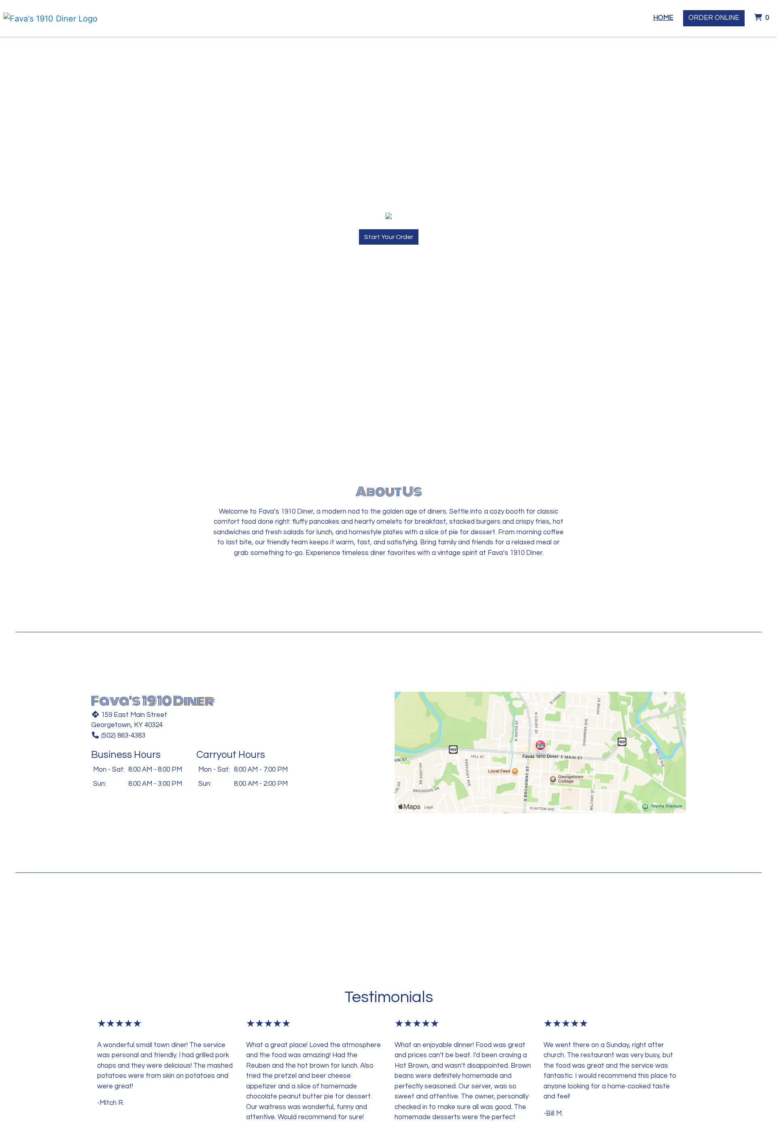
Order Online (713, 17)
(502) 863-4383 (123, 735)
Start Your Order (388, 237)
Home (663, 17)
